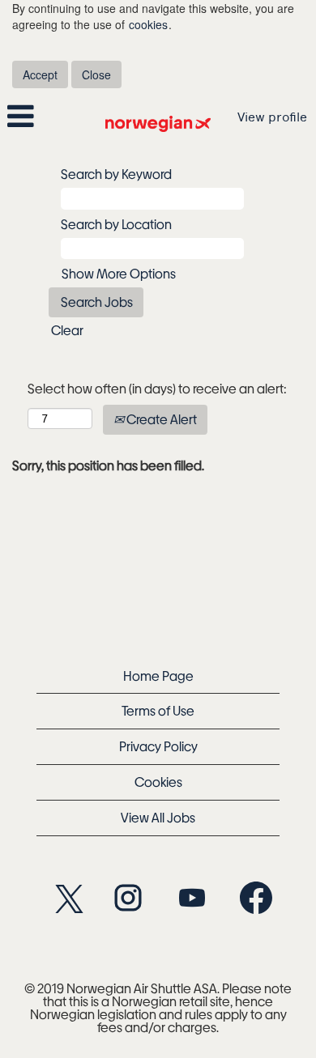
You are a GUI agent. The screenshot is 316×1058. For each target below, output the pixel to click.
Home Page (158, 675)
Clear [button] (67, 330)
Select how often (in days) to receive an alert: (157, 388)
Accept (40, 74)
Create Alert (160, 419)
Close (96, 74)
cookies (148, 24)
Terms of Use (158, 710)
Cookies (158, 781)
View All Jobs (158, 817)
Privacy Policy (158, 746)
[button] (52, 117)
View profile (272, 116)
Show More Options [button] (119, 273)
